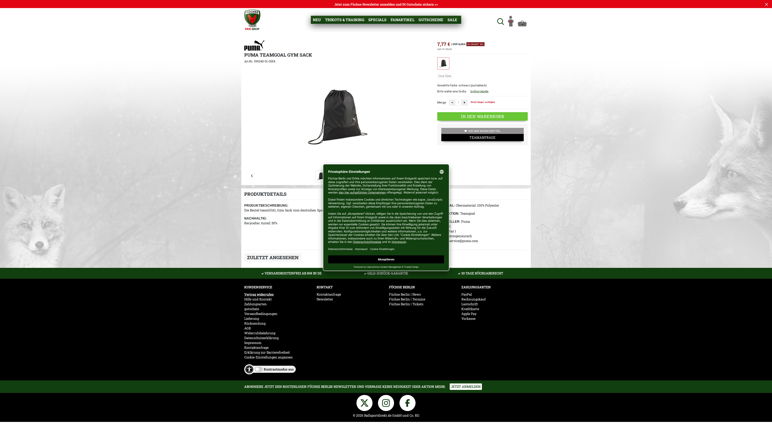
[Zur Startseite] (252, 19)
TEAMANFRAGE (482, 137)
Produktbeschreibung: (266, 205)
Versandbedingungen (260, 314)
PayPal (466, 294)
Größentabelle (479, 91)
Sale (452, 19)
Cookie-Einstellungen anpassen (268, 357)
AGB (247, 328)
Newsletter (325, 299)
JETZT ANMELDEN (466, 386)
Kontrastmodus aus (279, 369)
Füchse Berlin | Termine (407, 299)
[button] (500, 21)
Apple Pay (468, 314)
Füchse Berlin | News (405, 294)
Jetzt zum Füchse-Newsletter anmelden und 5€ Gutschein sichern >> (386, 4)
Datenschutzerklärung (261, 338)
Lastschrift (469, 304)
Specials (377, 19)
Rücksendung (255, 323)
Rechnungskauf (473, 299)
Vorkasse (468, 319)
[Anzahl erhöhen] (464, 102)
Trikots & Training (344, 19)
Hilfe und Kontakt (258, 299)
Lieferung (251, 319)
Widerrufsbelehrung (259, 333)
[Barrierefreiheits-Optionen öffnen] (249, 369)
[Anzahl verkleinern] (452, 102)
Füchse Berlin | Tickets (406, 304)
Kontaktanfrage (256, 348)
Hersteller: (448, 221)
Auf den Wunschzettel (484, 131)
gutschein (251, 309)
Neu (317, 19)
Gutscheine (431, 19)
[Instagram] (386, 402)
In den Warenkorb (482, 116)
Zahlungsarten (255, 304)
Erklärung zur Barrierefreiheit (267, 352)
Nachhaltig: (255, 218)
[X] (365, 402)
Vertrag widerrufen (259, 294)
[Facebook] (407, 402)
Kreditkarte (470, 309)
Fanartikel (403, 19)
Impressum (252, 343)
